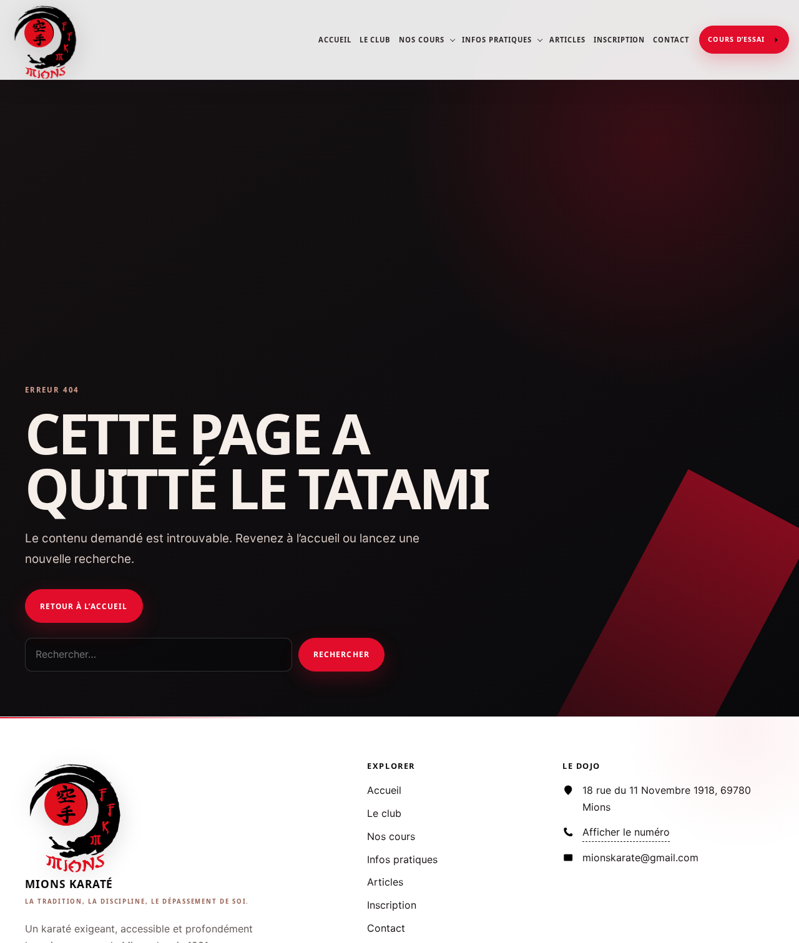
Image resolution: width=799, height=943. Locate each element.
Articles (567, 39)
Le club (375, 39)
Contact (671, 39)
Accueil (334, 39)
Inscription (619, 39)
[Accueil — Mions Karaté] (47, 40)
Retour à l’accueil (83, 606)
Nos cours (421, 39)
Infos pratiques (496, 39)
